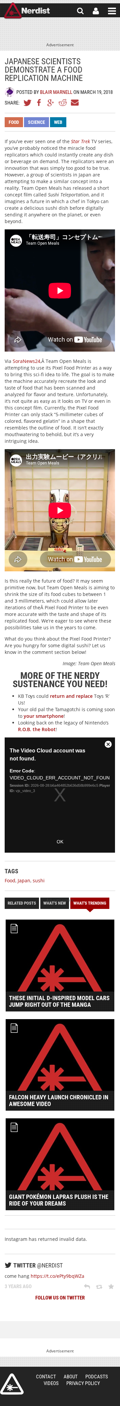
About (71, 1377)
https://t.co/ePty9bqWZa (57, 1276)
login (96, 11)
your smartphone (44, 716)
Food (14, 122)
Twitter (27, 102)
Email (74, 102)
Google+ (51, 102)
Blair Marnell (56, 92)
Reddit (62, 102)
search (80, 11)
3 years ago (18, 1286)
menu (112, 11)
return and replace (71, 696)
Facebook (39, 102)
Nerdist (26, 11)
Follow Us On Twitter (60, 1298)
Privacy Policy (83, 1383)
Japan (24, 880)
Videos (51, 1383)
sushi (39, 880)
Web (58, 122)
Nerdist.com (12, 1384)
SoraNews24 (26, 361)
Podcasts (96, 1377)
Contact (46, 1377)
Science (36, 122)
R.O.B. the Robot (37, 729)
